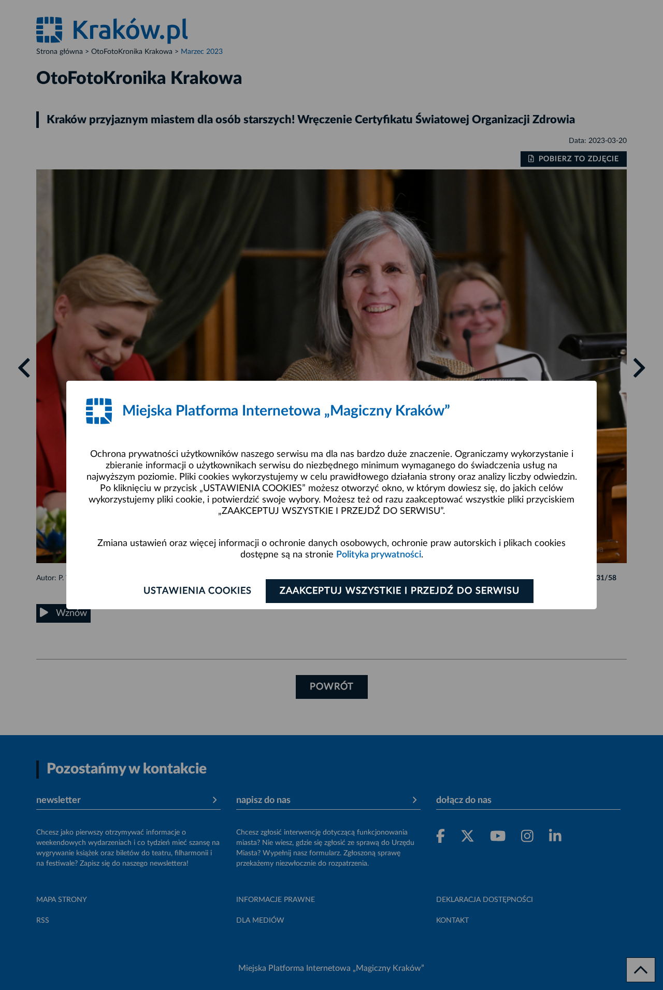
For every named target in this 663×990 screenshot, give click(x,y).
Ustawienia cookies (197, 591)
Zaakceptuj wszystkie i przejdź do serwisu (400, 591)
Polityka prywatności (378, 554)
